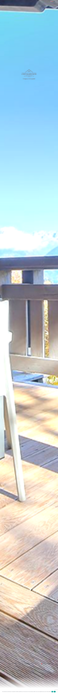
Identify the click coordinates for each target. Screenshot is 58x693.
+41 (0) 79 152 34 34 (45, 663)
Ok (52, 691)
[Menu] (54, 1)
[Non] (56, 691)
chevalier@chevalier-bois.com (29, 663)
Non (54, 691)
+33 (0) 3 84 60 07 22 (11, 663)
